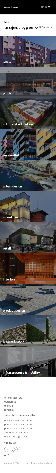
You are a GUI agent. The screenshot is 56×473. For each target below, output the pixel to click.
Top (7, 454)
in (18, 449)
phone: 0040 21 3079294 (18, 428)
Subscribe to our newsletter (19, 415)
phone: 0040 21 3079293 (18, 424)
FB (7, 449)
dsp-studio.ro (45, 463)
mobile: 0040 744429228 (18, 420)
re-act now (11, 7)
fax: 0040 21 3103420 (16, 432)
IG (12, 449)
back (6, 22)
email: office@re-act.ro (17, 436)
